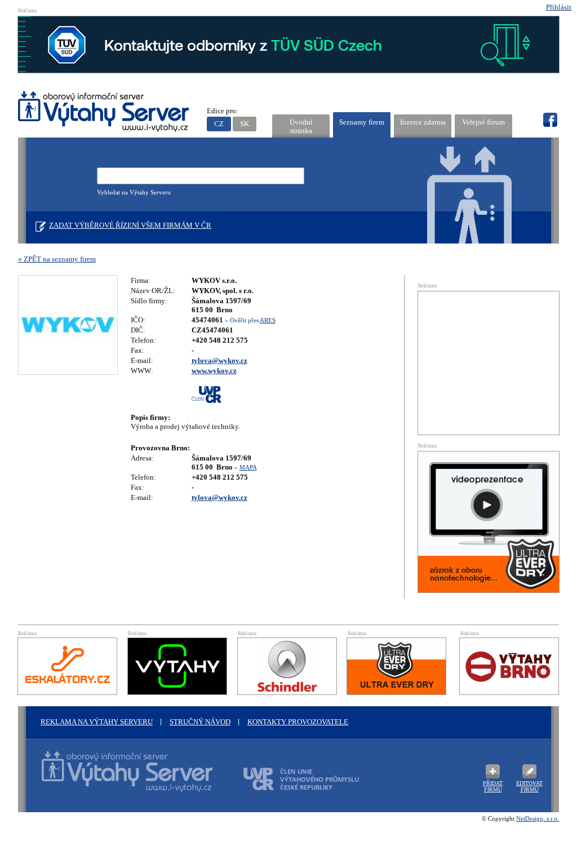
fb (550, 120)
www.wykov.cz (214, 370)
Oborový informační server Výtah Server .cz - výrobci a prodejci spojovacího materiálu (116, 778)
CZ (219, 123)
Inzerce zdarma (423, 122)
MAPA (248, 467)
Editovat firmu (529, 786)
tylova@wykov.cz (219, 360)
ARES (268, 320)
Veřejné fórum (483, 122)
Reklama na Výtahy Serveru (97, 722)
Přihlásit (558, 7)
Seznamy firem (361, 122)
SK (244, 123)
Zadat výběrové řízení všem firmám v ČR (130, 225)
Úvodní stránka (301, 126)
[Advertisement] (488, 361)
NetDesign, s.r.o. (537, 818)
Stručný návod (200, 722)
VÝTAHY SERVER (104, 113)
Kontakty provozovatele (297, 722)
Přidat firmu (493, 786)
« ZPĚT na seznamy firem (57, 259)
